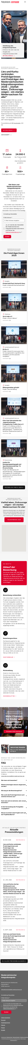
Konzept (3, 1020)
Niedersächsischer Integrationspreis (5, 2)
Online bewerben (5, 1017)
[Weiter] (26, 722)
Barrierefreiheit (16, 1037)
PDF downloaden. (16, 123)
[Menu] (25, 2)
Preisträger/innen (5, 1022)
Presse (3, 1027)
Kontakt (3, 1030)
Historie (3, 1025)
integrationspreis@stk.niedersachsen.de (12, 776)
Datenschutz (9, 1037)
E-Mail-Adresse (7, 217)
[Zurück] (2, 722)
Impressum (3, 1037)
